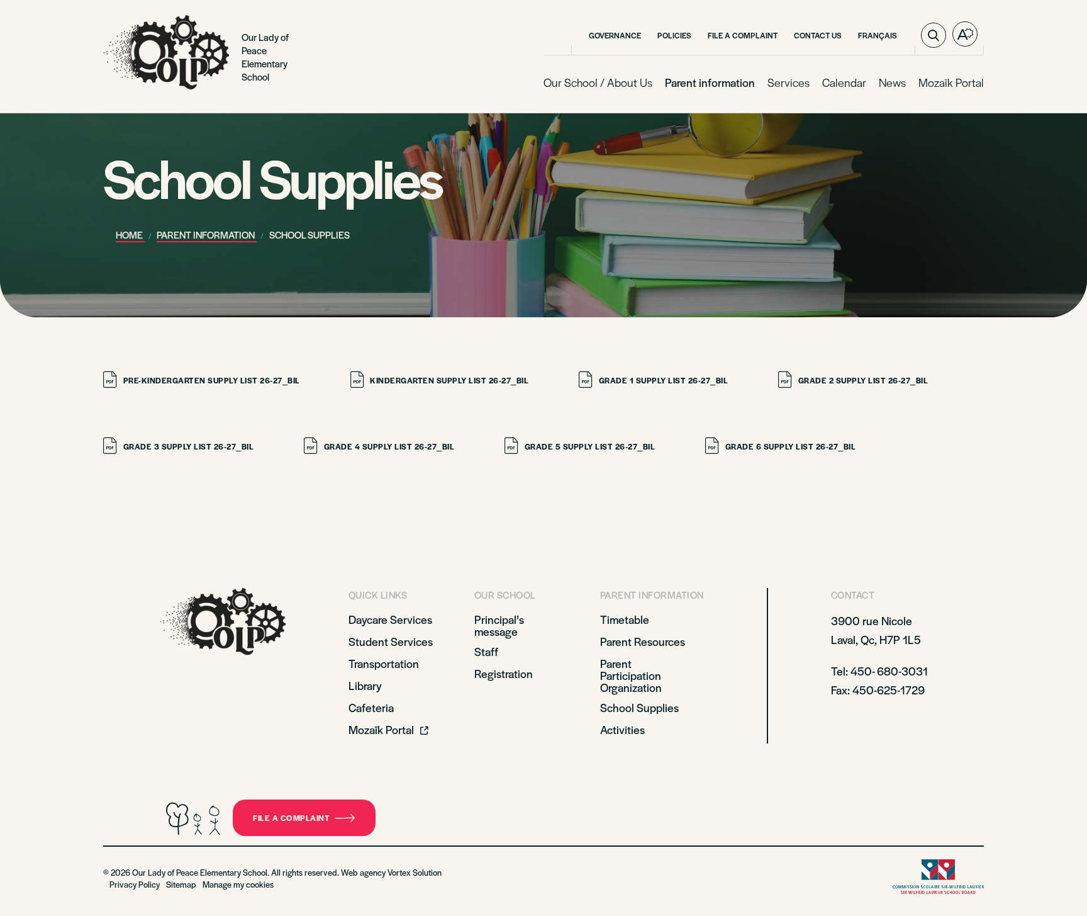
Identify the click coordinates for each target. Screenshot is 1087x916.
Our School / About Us (598, 82)
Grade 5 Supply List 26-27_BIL (590, 446)
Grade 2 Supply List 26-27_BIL (863, 380)
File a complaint (291, 817)
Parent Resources (642, 641)
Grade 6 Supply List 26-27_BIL (790, 446)
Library (365, 685)
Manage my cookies (238, 884)
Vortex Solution (414, 872)
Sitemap (181, 884)
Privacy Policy (134, 884)
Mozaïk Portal (951, 82)
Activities (622, 729)
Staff (486, 651)
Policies (674, 35)
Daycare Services (390, 619)
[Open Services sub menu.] (808, 83)
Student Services (390, 641)
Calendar (844, 82)
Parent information (710, 82)
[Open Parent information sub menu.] (753, 83)
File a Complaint (743, 35)
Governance (615, 35)
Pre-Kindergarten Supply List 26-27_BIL (211, 380)
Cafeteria (371, 707)
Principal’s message (499, 625)
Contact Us (818, 35)
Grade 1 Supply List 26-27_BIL (663, 380)
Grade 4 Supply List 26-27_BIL (389, 446)
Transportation (383, 663)
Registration (503, 673)
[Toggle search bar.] (933, 35)
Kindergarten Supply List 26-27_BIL (449, 380)
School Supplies (639, 707)
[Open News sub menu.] (904, 83)
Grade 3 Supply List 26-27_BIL (188, 446)
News (892, 82)
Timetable (624, 619)
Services (788, 82)
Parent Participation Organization (631, 675)
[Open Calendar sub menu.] (864, 83)
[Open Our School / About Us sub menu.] (651, 83)
